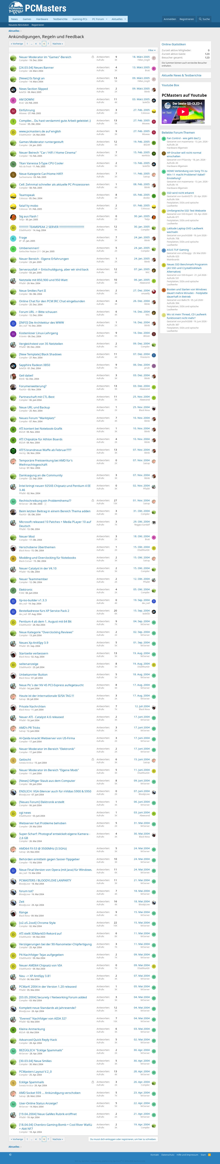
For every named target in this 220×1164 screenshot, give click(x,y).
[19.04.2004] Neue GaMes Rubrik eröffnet (48, 1114)
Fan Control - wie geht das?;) (184, 138)
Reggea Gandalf (142, 524)
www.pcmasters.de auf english (40, 131)
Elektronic (25, 589)
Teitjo (21, 219)
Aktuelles (117, 19)
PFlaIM (22, 283)
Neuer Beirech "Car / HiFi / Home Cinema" (48, 152)
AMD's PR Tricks (29, 728)
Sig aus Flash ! (28, 216)
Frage (23, 237)
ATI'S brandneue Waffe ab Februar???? (45, 450)
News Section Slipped (33, 89)
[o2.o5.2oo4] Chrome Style (37, 923)
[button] (106, 19)
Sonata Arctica (26, 762)
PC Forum (98, 19)
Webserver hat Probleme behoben (42, 823)
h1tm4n (22, 336)
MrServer (23, 503)
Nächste (57, 43)
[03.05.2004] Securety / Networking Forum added (53, 997)
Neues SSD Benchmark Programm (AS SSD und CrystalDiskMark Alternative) (187, 268)
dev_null (23, 325)
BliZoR (147, 144)
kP (20, 240)
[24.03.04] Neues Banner (36, 67)
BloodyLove (24, 794)
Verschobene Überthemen (37, 547)
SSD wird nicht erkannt (180, 192)
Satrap (146, 176)
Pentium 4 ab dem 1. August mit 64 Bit (45, 621)
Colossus (145, 113)
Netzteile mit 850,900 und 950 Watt (43, 280)
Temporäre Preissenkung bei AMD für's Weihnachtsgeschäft (46, 462)
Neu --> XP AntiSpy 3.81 (35, 976)
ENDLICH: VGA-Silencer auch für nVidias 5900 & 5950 (55, 791)
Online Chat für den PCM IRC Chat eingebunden (52, 301)
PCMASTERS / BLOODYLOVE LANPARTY (45, 880)
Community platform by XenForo (118, 1161)
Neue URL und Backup (34, 407)
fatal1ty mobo (28, 206)
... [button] (31, 43)
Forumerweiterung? (32, 386)
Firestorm (145, 357)
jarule (147, 367)
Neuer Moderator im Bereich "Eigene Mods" (49, 770)
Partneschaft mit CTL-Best (36, 397)
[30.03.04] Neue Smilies (35, 1061)
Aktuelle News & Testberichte (181, 75)
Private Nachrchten (32, 706)
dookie (146, 197)
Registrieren (38, 24)
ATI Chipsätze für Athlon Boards (40, 439)
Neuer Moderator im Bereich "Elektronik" (47, 749)
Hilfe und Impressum (187, 1154)
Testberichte (60, 19)
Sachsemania (25, 177)
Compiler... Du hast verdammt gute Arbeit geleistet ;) (55, 121)
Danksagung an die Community (41, 475)
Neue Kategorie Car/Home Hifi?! (41, 174)
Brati (147, 70)
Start (203, 1154)
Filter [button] (150, 50)
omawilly (145, 293)
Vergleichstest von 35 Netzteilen (41, 344)
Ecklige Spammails (31, 1082)
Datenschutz (167, 1154)
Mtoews (23, 113)
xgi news (25, 813)
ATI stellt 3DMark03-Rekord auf (40, 933)
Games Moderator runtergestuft (41, 142)
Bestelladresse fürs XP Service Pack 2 (44, 611)
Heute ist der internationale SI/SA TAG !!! (46, 696)
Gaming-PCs (80, 19)
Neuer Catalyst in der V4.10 (38, 568)
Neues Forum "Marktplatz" (37, 418)
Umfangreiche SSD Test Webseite (186, 210)
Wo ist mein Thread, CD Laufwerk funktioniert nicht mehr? (186, 316)
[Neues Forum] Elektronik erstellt (41, 802)
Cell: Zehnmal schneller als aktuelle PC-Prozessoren (54, 184)
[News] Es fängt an (32, 78)
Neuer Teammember (33, 579)
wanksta (146, 155)
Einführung (27, 110)
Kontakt (155, 1154)
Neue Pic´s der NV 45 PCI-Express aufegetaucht (51, 685)
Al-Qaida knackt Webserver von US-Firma (47, 738)
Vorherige (18, 43)
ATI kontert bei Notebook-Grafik (40, 428)
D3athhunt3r (25, 134)
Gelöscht (25, 759)
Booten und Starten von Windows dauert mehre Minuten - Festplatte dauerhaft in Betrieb (187, 293)
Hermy (22, 453)
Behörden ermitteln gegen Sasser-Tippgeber (49, 859)
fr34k (21, 592)
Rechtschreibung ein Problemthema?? (45, 501)
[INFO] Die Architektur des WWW (41, 322)
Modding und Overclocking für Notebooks (47, 558)
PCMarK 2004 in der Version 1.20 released (47, 987)
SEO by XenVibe (82, 1161)
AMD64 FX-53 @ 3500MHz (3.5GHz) (43, 848)
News (14, 19)
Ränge (23, 912)
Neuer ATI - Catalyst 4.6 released (41, 717)
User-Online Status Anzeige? (38, 1103)
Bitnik (147, 91)
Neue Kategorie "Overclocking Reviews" (46, 632)
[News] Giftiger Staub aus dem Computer (47, 781)
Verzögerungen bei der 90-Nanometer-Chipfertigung (55, 944)
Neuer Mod (27, 536)
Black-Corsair (25, 561)
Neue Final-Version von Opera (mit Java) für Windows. (55, 870)
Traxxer (22, 124)
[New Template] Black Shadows (40, 354)
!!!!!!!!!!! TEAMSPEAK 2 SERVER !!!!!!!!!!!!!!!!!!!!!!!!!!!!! (51, 227)
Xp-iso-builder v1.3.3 (33, 600)
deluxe (146, 335)
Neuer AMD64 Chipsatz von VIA (40, 965)
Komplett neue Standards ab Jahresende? (47, 1008)
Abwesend (145, 282)
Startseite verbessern (33, 653)
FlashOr (22, 389)
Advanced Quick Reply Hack (38, 1040)
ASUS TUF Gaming (178, 249)
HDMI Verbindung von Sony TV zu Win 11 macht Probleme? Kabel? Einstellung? (187, 174)
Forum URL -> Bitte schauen (38, 312)
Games (27, 19)
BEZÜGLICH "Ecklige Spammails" (41, 1050)
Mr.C (148, 272)
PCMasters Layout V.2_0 (35, 1071)
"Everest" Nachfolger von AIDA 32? (42, 1018)
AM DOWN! (26, 99)
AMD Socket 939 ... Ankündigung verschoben (50, 1093)
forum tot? (26, 891)
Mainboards (173, 259)
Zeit (21, 902)
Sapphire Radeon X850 (34, 365)
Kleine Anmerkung (32, 1029)
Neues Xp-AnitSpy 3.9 (33, 643)
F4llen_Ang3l (144, 59)
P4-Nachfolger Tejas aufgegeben (41, 955)
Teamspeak (27, 195)
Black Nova (144, 410)
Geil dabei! (26, 375)
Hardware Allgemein (177, 147)
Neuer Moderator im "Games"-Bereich (45, 57)
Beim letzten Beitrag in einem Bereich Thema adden (55, 511)
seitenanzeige (28, 664)
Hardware (42, 19)
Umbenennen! (29, 248)
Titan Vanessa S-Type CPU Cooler (41, 163)
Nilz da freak (25, 166)
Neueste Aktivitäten (19, 24)
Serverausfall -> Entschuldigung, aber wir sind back (54, 269)
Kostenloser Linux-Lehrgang (38, 333)
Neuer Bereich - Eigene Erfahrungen (44, 259)
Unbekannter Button (33, 674)
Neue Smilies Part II (32, 291)
